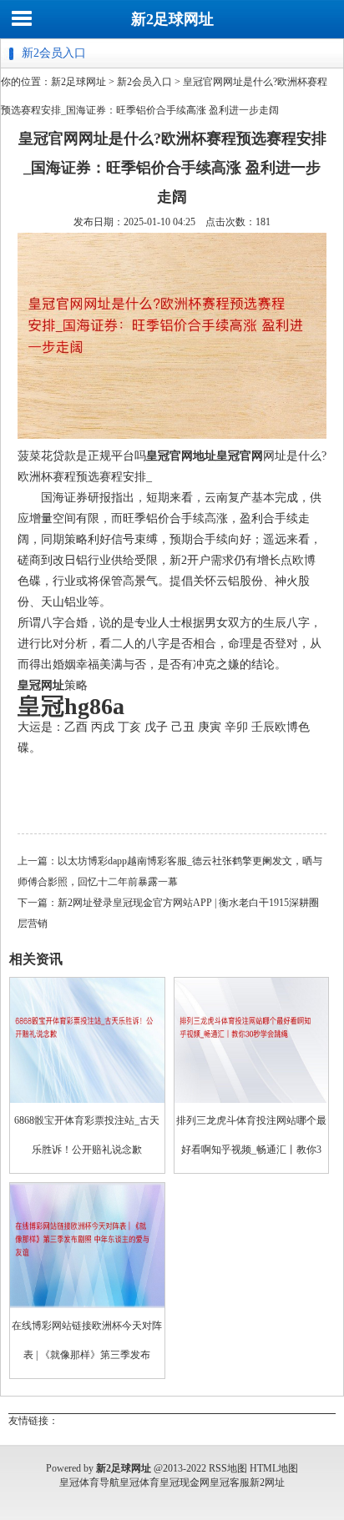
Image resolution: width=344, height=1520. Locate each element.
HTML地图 (274, 1468)
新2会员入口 (144, 82)
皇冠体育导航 (89, 1482)
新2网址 (267, 1482)
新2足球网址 (172, 19)
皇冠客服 (230, 1482)
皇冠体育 (139, 1482)
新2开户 (189, 560)
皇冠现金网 (184, 1482)
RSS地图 (228, 1468)
